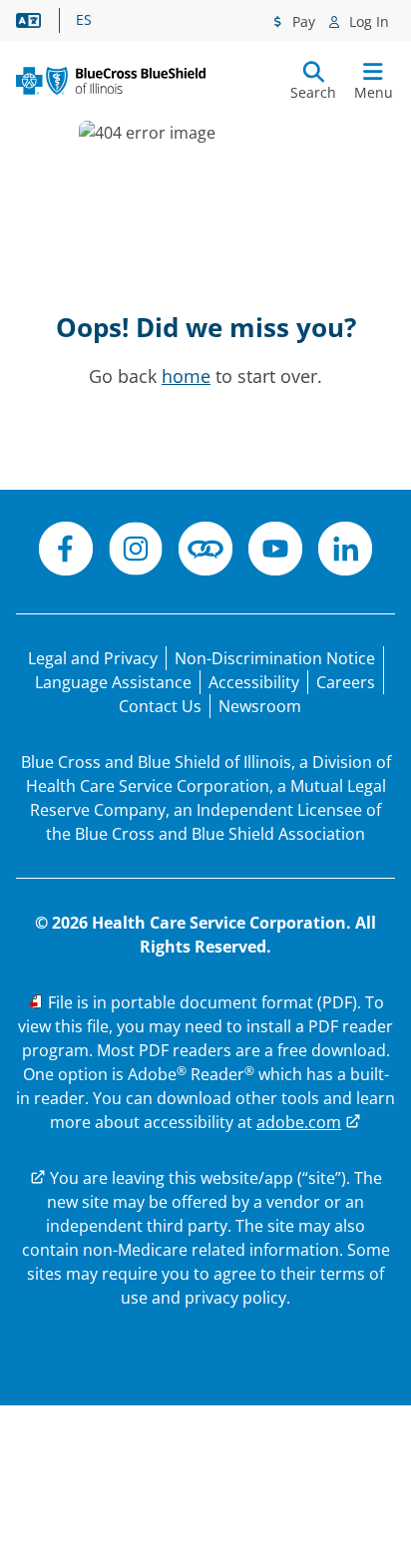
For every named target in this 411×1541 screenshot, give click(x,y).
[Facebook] (66, 551)
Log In (367, 21)
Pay (301, 21)
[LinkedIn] (345, 551)
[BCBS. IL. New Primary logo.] (111, 80)
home (186, 376)
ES (84, 20)
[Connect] (205, 551)
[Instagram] (136, 551)
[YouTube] (275, 551)
